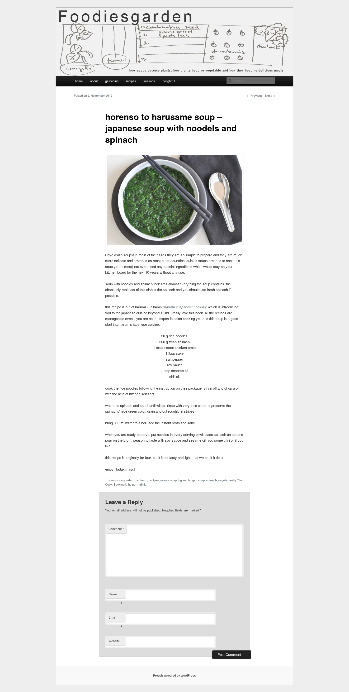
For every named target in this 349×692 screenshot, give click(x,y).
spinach (211, 480)
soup (201, 480)
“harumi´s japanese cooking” (185, 306)
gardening (111, 81)
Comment (116, 528)
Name (115, 595)
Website (114, 641)
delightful (169, 81)
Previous (255, 95)
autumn (142, 480)
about (94, 81)
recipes (131, 81)
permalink (139, 484)
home (79, 81)
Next (270, 95)
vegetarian (225, 480)
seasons (149, 81)
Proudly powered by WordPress (174, 675)
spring (177, 480)
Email (115, 618)
